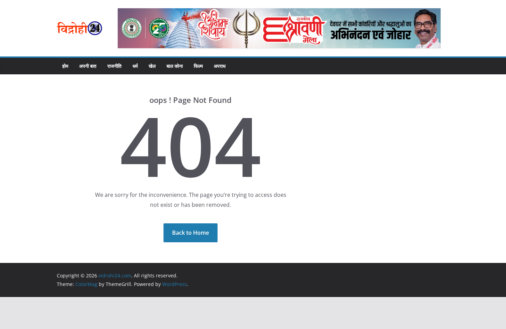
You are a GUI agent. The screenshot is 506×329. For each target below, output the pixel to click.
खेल (152, 66)
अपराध (219, 66)
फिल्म (198, 66)
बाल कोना (175, 66)
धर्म (135, 66)
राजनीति (114, 66)
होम (65, 66)
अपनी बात (87, 66)
